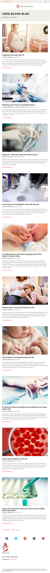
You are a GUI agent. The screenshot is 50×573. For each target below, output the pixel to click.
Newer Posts (16, 530)
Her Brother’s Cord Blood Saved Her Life (18, 357)
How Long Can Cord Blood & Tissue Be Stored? (20, 204)
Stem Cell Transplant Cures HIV (14, 459)
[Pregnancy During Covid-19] (25, 38)
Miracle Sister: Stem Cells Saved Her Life (18, 307)
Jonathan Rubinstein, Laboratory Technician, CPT (16, 107)
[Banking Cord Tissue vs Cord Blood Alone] (25, 88)
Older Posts (6, 530)
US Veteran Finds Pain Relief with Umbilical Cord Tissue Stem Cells (24, 408)
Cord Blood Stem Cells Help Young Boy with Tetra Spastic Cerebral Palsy (22, 255)
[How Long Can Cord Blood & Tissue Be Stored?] (25, 187)
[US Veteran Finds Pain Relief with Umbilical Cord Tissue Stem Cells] (25, 390)
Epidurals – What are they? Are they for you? (20, 154)
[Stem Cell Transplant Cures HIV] (25, 442)
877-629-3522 (6, 1)
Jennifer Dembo (8, 57)
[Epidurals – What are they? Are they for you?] (25, 138)
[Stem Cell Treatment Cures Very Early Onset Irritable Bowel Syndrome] (25, 491)
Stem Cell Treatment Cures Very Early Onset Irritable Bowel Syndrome (23, 509)
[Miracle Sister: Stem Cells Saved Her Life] (25, 290)
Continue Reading (7, 67)
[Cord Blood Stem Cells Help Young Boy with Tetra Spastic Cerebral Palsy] (25, 237)
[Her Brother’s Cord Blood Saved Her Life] (25, 340)
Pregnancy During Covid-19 (13, 55)
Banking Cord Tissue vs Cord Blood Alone (18, 105)
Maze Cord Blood (8, 157)
